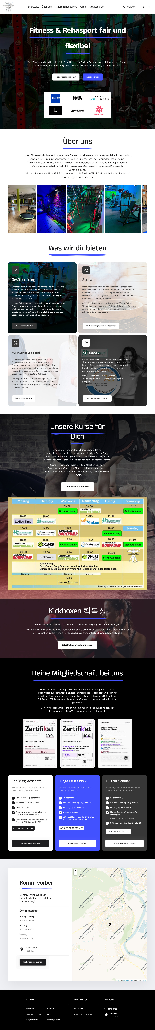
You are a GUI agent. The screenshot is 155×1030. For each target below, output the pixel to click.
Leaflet (119, 980)
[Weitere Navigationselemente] (109, 7)
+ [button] (75, 870)
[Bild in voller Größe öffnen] (40, 743)
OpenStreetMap (128, 980)
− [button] (75, 873)
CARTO (144, 980)
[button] (109, 924)
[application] (109, 924)
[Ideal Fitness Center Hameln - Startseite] (9, 7)
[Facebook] (150, 7)
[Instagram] (144, 7)
